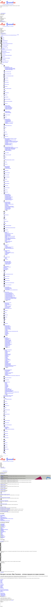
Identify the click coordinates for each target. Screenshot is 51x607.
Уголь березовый (2, 515)
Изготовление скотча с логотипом (5, 509)
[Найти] (1, 7)
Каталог (1, 580)
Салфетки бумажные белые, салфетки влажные (6, 518)
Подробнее (1, 476)
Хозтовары (1, 519)
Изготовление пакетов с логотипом (5, 508)
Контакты (1, 587)
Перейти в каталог (2, 484)
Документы (1, 585)
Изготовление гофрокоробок (4, 511)
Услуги (1, 581)
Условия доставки (2, 593)
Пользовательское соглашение (4, 590)
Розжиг (1, 516)
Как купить (1, 591)
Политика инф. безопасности (4, 589)
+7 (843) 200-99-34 (3, 13)
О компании (2, 584)
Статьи (1, 582)
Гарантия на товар (2, 594)
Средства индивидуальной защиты (5, 520)
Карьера (1, 586)
